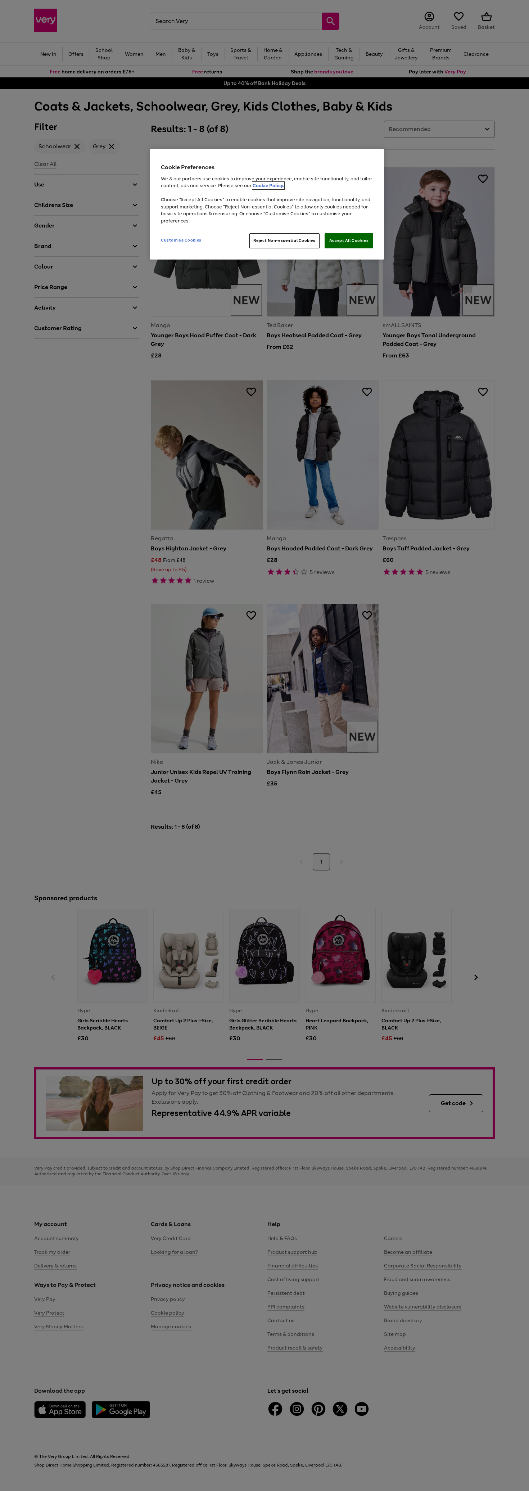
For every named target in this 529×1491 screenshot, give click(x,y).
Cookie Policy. (268, 185)
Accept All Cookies (349, 240)
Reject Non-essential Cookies (284, 240)
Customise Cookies (181, 240)
